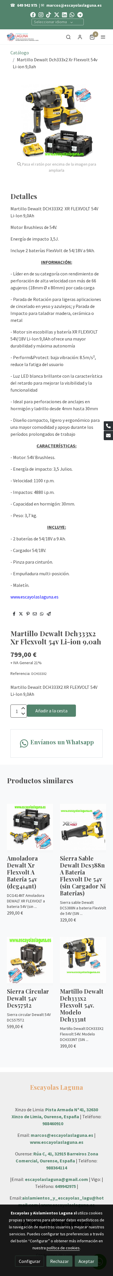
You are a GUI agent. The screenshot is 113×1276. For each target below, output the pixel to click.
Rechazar (59, 1261)
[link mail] (108, 435)
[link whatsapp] (72, 14)
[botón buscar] (68, 37)
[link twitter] (56, 14)
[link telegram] (80, 14)
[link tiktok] (48, 14)
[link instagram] (41, 14)
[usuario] (80, 37)
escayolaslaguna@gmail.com (56, 1179)
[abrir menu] (103, 37)
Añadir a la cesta (51, 711)
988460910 (52, 1123)
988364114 (56, 1168)
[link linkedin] (64, 14)
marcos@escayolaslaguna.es (74, 5)
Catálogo (19, 52)
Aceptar (86, 1261)
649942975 (65, 1186)
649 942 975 (27, 5)
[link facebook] (33, 14)
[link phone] (108, 426)
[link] (23, 37)
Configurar (29, 1261)
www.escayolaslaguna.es (56, 1142)
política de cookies (63, 1247)
